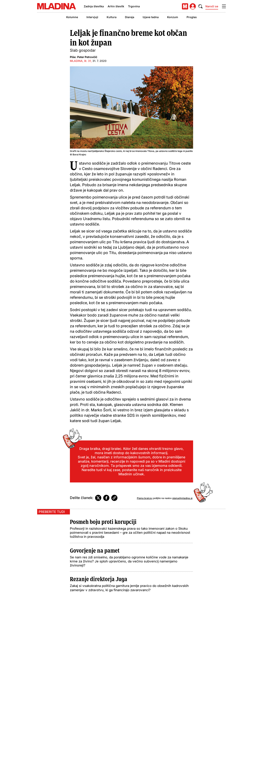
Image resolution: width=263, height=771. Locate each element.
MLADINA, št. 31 (80, 60)
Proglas (192, 17)
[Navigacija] (224, 6)
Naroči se (211, 6)
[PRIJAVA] (193, 6)
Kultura (111, 17)
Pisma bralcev (144, 498)
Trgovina (134, 6)
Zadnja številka (94, 6)
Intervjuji (92, 17)
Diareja (129, 17)
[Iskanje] (200, 6)
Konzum (172, 17)
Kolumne (72, 17)
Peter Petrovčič (87, 57)
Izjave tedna (151, 17)
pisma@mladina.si (182, 498)
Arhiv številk (116, 6)
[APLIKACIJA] (185, 6)
